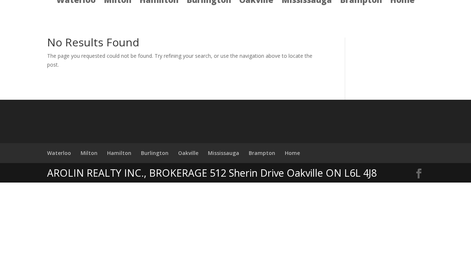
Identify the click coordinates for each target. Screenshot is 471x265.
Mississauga (223, 152)
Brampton (262, 152)
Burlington (155, 152)
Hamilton (119, 152)
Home (292, 152)
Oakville (188, 152)
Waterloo (59, 152)
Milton (89, 152)
